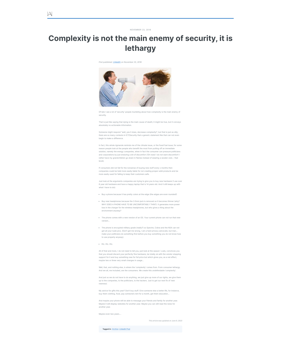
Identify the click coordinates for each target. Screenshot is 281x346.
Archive (115, 329)
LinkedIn (117, 62)
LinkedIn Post (124, 329)
